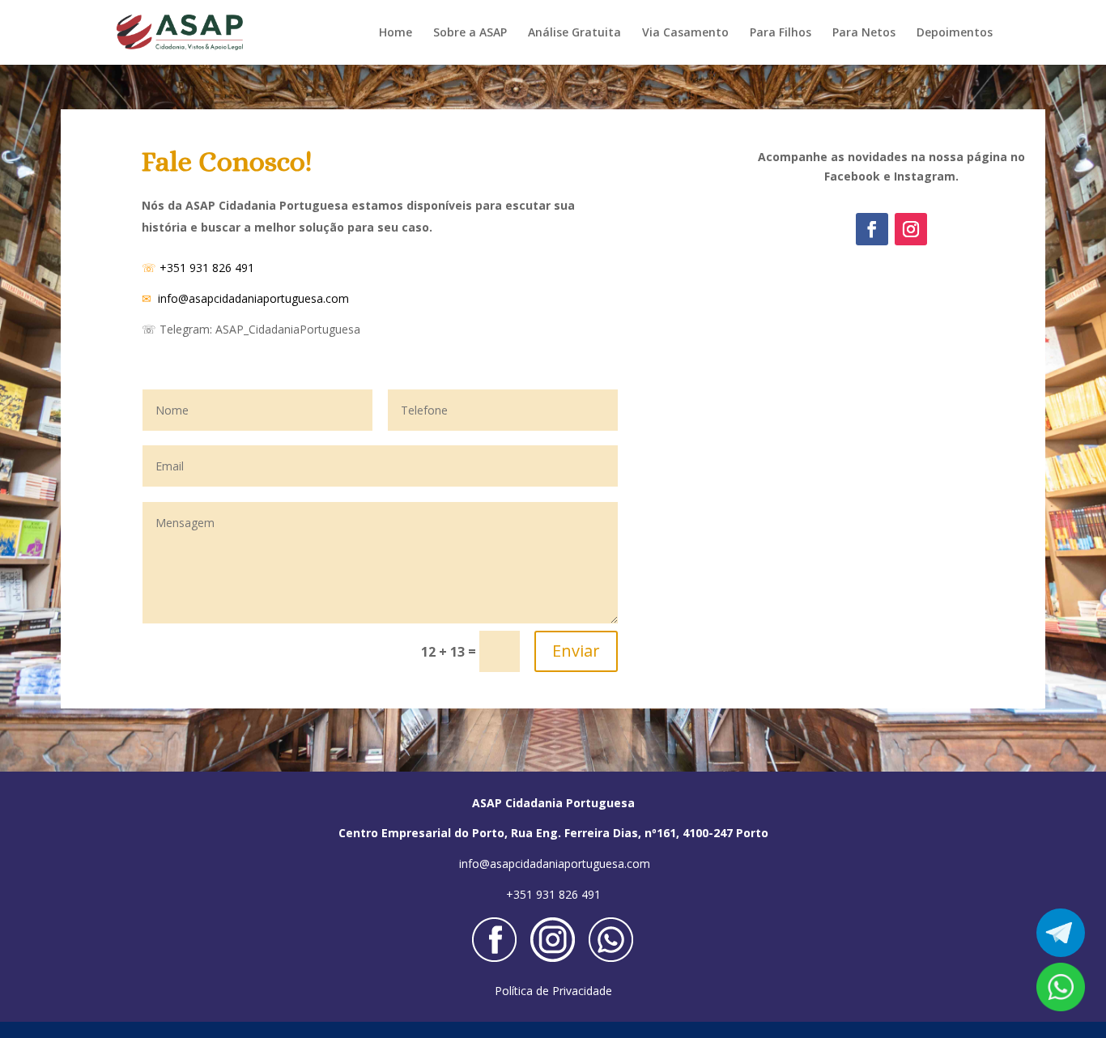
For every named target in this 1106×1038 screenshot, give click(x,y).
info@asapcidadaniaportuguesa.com (253, 298)
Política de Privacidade (553, 990)
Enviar (576, 651)
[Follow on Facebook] (872, 229)
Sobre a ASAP (470, 33)
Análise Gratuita (574, 33)
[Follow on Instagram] (911, 229)
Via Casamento (685, 33)
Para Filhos (780, 33)
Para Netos (863, 33)
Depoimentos (955, 33)
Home (395, 33)
